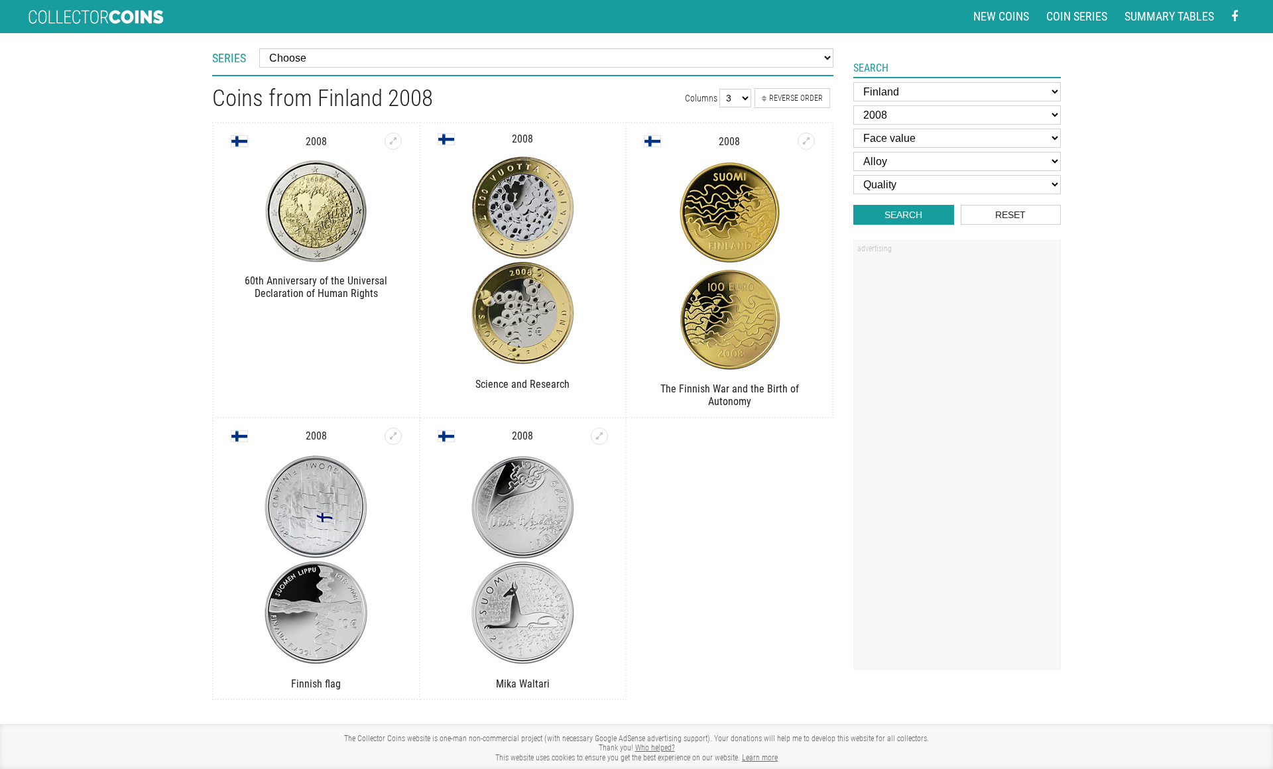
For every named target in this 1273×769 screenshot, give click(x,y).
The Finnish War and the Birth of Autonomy (729, 395)
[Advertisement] (956, 459)
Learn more (760, 757)
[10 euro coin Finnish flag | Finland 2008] (393, 436)
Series (229, 58)
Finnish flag (316, 684)
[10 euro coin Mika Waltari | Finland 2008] (599, 436)
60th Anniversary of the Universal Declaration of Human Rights (316, 287)
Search (903, 214)
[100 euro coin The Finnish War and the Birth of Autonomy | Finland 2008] (806, 141)
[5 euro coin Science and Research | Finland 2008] (523, 260)
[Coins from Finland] (239, 141)
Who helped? (655, 747)
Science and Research (522, 384)
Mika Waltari (523, 684)
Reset (1010, 214)
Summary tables (1169, 16)
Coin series (1076, 16)
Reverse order (796, 98)
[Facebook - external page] (1234, 17)
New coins (1001, 16)
